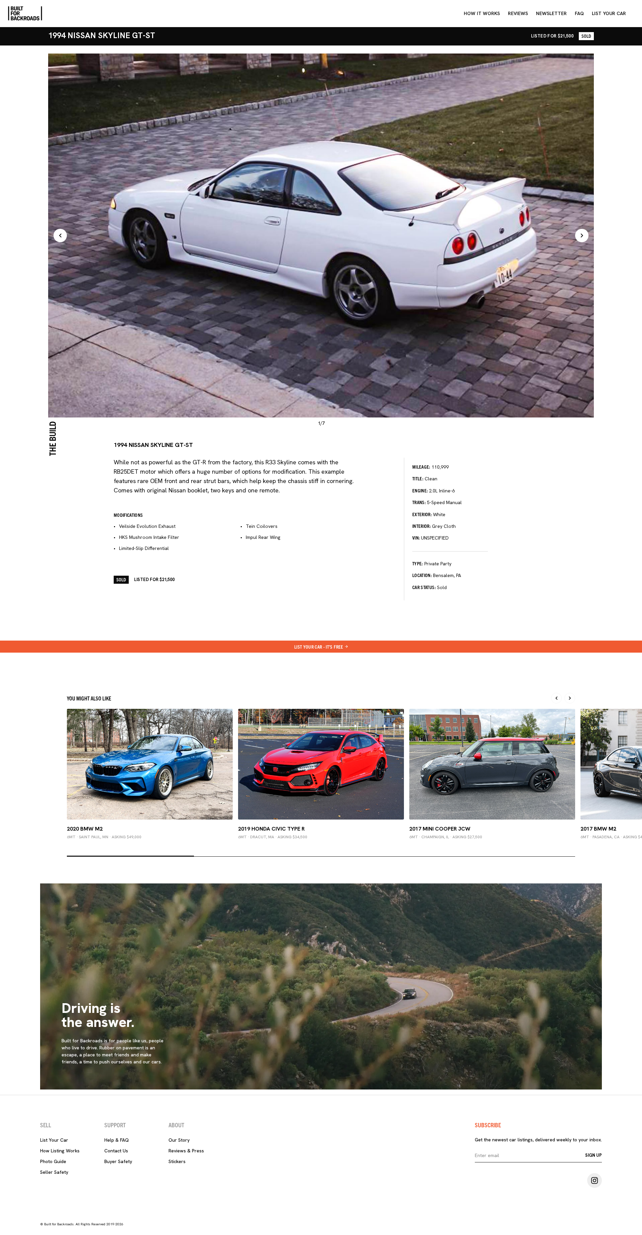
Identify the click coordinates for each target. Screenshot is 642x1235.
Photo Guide (53, 1161)
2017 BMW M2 (598, 828)
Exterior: (422, 514)
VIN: (416, 538)
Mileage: (421, 467)
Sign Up (593, 1155)
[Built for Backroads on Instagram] (594, 1180)
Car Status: (424, 587)
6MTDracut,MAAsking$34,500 (272, 837)
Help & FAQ (116, 1140)
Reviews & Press (186, 1151)
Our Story (179, 1140)
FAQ (579, 13)
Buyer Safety (118, 1161)
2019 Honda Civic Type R (271, 828)
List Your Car (54, 1140)
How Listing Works (60, 1151)
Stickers (177, 1161)
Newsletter (551, 13)
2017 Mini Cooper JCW (439, 828)
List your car (609, 13)
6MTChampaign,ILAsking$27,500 (445, 837)
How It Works (482, 13)
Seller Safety (54, 1172)
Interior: (421, 526)
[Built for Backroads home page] (25, 13)
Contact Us (116, 1151)
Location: (422, 575)
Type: (417, 563)
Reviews (518, 13)
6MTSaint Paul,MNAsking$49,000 (104, 837)
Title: (417, 478)
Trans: (419, 502)
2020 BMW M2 (85, 828)
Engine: (420, 490)
